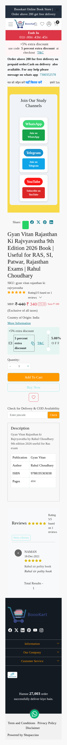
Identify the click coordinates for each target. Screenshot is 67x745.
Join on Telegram (34, 164)
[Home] (25, 23)
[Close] (57, 9)
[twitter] (38, 222)
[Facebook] (10, 630)
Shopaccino (31, 735)
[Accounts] (49, 24)
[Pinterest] (29, 630)
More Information (19, 323)
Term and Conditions (21, 723)
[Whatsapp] (25, 225)
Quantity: (14, 360)
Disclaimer (33, 728)
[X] (16, 630)
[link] (35, 23)
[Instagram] (41, 630)
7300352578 (48, 74)
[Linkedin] (22, 630)
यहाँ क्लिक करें (27, 82)
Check (53, 414)
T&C (40, 52)
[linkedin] (51, 222)
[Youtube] (35, 630)
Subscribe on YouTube (34, 192)
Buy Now (33, 387)
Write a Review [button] (21, 537)
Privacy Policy (47, 723)
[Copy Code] (31, 343)
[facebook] (32, 222)
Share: (17, 222)
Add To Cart (34, 377)
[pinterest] (45, 222)
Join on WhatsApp (33, 135)
